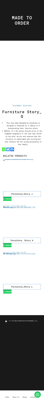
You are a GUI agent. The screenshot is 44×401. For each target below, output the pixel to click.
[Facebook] (12, 149)
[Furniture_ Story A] (22, 222)
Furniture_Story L (22, 286)
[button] (37, 394)
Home (7, 370)
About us (15, 370)
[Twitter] (8, 149)
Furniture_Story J (22, 194)
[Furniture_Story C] (22, 175)
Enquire (8, 199)
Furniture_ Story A (22, 240)
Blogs (24, 370)
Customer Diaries (22, 105)
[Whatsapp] (4, 149)
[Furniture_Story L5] (22, 268)
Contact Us (34, 370)
